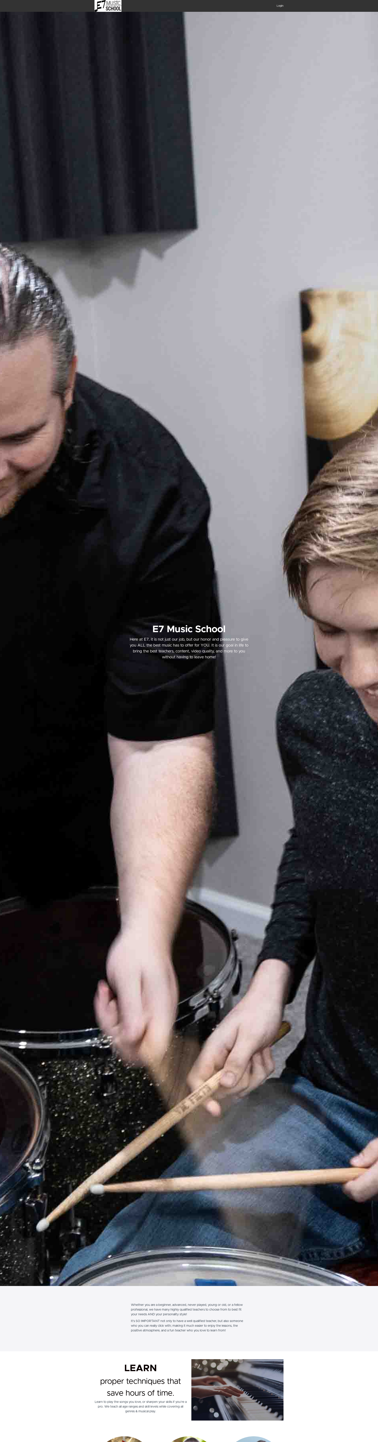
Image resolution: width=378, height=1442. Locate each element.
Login (280, 6)
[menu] (278, 6)
